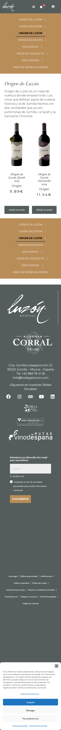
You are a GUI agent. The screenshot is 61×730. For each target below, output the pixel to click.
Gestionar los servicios (30, 694)
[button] (56, 665)
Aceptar (30, 702)
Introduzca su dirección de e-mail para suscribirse (28, 459)
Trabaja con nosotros (28, 596)
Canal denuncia (11, 596)
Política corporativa (21, 583)
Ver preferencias (30, 718)
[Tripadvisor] (30, 397)
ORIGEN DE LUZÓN (30, 33)
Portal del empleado (48, 596)
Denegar (30, 710)
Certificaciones (46, 576)
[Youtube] (41, 397)
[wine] (30, 422)
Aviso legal (13, 576)
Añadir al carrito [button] (17, 209)
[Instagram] (19, 397)
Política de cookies (20, 726)
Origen (17, 186)
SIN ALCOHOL (30, 46)
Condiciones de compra (15, 590)
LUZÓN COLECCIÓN (30, 26)
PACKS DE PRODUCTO (30, 53)
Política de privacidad (38, 726)
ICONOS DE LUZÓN (30, 19)
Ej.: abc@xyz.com (17, 476)
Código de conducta (31, 603)
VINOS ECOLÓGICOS (30, 40)
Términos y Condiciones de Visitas (41, 590)
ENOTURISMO (30, 60)
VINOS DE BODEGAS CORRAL (30, 67)
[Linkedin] (52, 397)
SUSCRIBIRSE (20, 499)
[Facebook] (8, 397)
